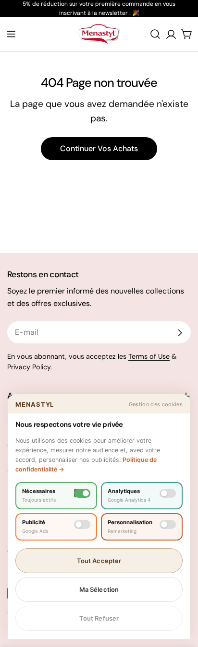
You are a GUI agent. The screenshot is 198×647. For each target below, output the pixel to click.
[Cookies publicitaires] (82, 524)
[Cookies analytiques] (168, 493)
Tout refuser (99, 618)
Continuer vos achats (99, 148)
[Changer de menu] (11, 34)
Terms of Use (149, 356)
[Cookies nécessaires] (82, 493)
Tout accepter (99, 561)
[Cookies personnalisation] (168, 524)
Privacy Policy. (29, 367)
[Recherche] (155, 34)
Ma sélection (99, 589)
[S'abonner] (180, 333)
